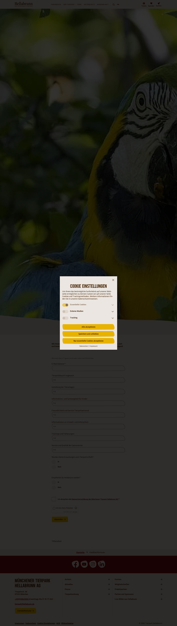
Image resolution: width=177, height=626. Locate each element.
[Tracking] (112, 318)
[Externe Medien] (112, 311)
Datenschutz (83, 346)
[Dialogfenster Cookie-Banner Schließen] (113, 280)
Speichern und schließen (88, 334)
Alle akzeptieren (88, 327)
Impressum (94, 346)
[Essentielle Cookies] (112, 305)
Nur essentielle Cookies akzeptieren (88, 341)
